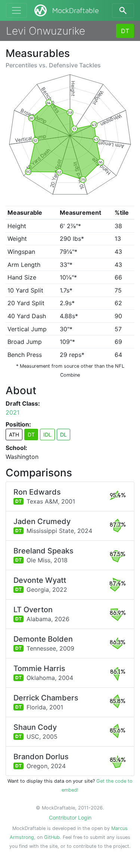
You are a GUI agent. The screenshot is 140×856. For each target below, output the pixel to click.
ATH (14, 434)
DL (63, 434)
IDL (47, 434)
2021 (12, 412)
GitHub (52, 837)
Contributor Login (70, 817)
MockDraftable (75, 11)
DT (125, 31)
